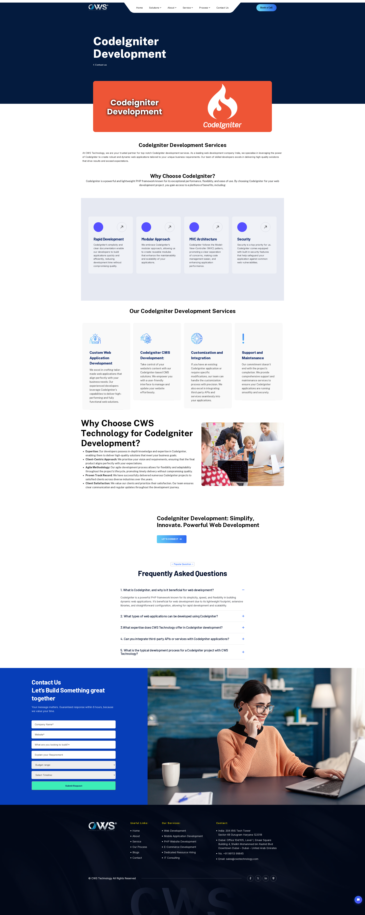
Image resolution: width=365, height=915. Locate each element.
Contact (137, 857)
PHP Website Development (180, 841)
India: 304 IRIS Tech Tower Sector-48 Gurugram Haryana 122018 (240, 832)
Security (244, 239)
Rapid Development (109, 239)
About (171, 7)
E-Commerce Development (180, 846)
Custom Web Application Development (101, 357)
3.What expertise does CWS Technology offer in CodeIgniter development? (171, 627)
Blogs (135, 852)
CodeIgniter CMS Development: (155, 355)
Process (203, 7)
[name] (122, 227)
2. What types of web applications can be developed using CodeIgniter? (169, 616)
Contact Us (222, 7)
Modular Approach (155, 239)
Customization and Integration (207, 355)
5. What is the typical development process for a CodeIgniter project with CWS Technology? (174, 652)
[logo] (98, 7)
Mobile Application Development (183, 836)
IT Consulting (172, 857)
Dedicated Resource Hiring (180, 852)
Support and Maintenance (253, 355)
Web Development (175, 830)
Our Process (139, 846)
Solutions (154, 7)
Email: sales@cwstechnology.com (238, 858)
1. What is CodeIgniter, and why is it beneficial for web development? (167, 590)
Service (187, 7)
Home (139, 7)
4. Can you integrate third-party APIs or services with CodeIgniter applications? (174, 639)
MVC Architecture (203, 239)
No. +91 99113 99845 (231, 853)
